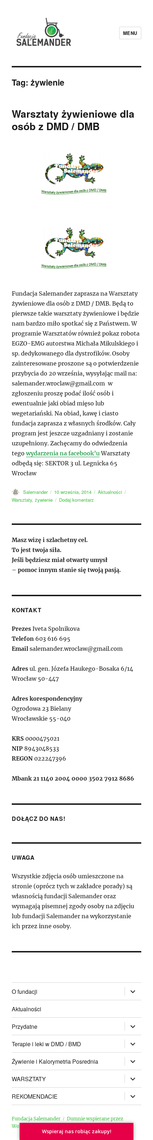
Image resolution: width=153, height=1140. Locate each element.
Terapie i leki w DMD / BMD (46, 1044)
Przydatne (24, 1026)
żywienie (44, 499)
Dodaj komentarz (76, 499)
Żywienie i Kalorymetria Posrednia (55, 1061)
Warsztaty (22, 499)
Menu (130, 33)
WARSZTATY (29, 1079)
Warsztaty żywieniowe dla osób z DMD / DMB (73, 119)
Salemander (35, 492)
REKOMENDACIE (35, 1096)
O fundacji (24, 991)
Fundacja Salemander (36, 1119)
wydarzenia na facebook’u (63, 453)
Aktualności (110, 492)
